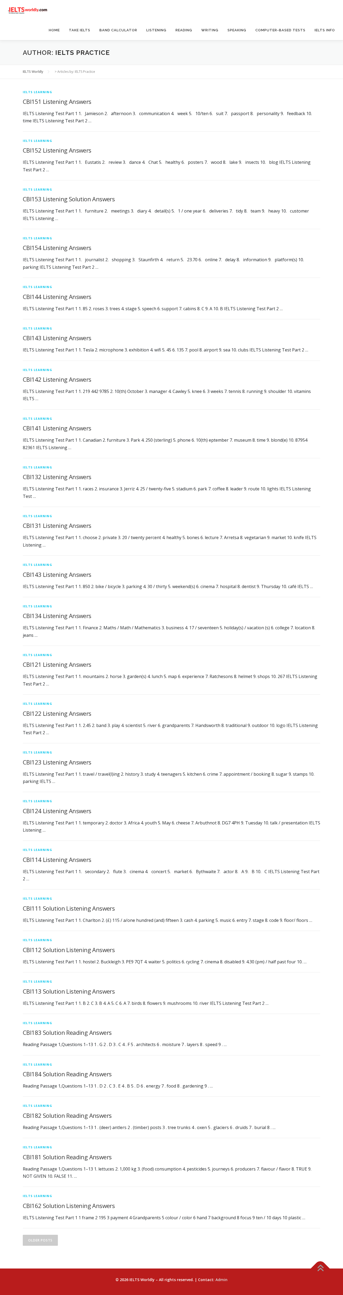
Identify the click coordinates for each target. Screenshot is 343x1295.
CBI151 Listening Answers (57, 101)
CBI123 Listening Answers (57, 762)
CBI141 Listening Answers (57, 428)
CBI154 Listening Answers (57, 248)
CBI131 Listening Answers (57, 525)
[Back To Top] (320, 1268)
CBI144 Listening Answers (57, 297)
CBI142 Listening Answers (57, 379)
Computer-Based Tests (280, 30)
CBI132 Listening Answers (57, 477)
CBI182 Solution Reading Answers (67, 1115)
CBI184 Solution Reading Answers (67, 1074)
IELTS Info (325, 30)
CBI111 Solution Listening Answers (69, 908)
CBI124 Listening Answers (57, 811)
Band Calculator (118, 30)
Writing (209, 30)
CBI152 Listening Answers (57, 150)
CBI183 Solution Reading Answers (67, 1032)
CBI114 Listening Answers (57, 859)
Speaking (237, 30)
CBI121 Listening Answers (57, 664)
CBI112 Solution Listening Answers (69, 950)
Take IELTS (79, 30)
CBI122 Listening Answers (57, 713)
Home (54, 30)
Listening (156, 30)
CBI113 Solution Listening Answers (69, 991)
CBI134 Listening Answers (57, 616)
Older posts (40, 1240)
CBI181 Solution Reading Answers (67, 1157)
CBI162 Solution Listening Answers (69, 1206)
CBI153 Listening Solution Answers (69, 199)
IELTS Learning (37, 92)
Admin (221, 1279)
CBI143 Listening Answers (57, 338)
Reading (184, 30)
